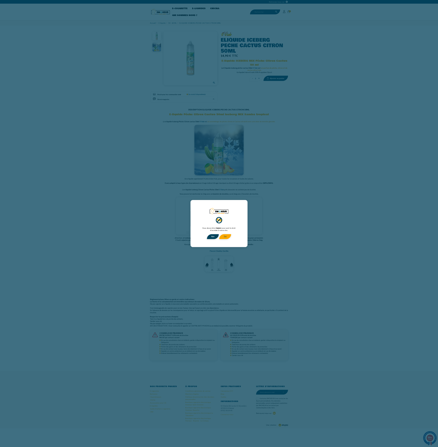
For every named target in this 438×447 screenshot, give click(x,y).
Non (212, 236)
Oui (225, 236)
